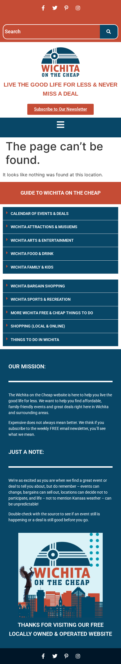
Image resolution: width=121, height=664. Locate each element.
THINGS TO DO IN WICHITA (35, 339)
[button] (60, 213)
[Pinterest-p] (66, 8)
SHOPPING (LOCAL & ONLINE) (38, 326)
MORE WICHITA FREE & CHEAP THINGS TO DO (52, 313)
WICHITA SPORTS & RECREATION (41, 299)
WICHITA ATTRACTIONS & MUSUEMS (44, 227)
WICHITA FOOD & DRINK (32, 253)
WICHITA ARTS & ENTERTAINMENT (42, 240)
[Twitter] (55, 8)
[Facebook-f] (43, 8)
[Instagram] (78, 8)
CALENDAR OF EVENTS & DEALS (40, 213)
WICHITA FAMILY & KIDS (32, 267)
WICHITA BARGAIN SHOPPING (38, 286)
